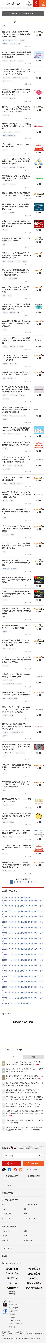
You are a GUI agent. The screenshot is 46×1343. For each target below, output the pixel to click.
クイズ (26, 1235)
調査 (4, 244)
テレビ (4, 132)
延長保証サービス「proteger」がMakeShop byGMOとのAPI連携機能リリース (16, 511)
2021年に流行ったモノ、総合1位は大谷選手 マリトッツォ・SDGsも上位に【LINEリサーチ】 (16, 178)
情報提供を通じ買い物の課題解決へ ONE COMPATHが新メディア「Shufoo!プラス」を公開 (16, 726)
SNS (4, 434)
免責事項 (12, 1314)
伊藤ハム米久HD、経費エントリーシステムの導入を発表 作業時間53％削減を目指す (16, 562)
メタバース (6, 665)
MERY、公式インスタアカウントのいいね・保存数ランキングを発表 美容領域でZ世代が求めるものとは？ (16, 389)
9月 (32, 900)
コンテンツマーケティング (17, 732)
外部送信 (12, 1327)
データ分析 (6, 534)
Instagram (5, 399)
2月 (12, 897)
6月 (23, 897)
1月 (9, 897)
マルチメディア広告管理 (9, 135)
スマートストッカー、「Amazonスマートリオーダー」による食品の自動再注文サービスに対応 (16, 357)
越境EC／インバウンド (9, 871)
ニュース (12, 60)
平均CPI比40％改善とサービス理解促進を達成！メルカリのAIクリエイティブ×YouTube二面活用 (24, 1077)
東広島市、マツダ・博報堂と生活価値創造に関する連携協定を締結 (16, 675)
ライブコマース (13, 278)
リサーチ (5, 60)
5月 (20, 897)
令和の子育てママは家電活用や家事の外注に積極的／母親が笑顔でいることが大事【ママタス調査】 (16, 91)
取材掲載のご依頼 (34, 1176)
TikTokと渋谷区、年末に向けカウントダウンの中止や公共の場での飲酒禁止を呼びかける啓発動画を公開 (16, 409)
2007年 (4, 998)
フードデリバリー (12, 698)
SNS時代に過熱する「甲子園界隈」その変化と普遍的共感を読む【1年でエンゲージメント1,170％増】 (24, 1128)
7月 (26, 897)
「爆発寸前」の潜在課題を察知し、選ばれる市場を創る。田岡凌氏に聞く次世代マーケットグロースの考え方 (24, 1113)
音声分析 (5, 43)
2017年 (4, 943)
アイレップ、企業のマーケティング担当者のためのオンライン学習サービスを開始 (16, 340)
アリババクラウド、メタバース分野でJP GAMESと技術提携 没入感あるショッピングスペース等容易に (16, 659)
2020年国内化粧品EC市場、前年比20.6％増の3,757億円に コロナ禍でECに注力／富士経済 (16, 323)
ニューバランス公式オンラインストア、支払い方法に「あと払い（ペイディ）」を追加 (16, 289)
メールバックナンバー (31, 1169)
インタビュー (7, 1231)
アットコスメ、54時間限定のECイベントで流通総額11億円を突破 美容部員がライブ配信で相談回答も (16, 272)
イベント (5, 1248)
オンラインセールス (15, 43)
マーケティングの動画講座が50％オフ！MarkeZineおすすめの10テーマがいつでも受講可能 (16, 593)
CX (25, 1209)
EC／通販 (10, 261)
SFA (14, 648)
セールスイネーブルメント (10, 40)
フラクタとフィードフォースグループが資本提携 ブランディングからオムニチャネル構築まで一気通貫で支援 (16, 459)
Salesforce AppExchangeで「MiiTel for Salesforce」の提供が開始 (15, 626)
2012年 (4, 971)
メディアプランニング (32, 1218)
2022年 (4, 916)
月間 (33, 1057)
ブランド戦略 (20, 167)
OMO (4, 212)
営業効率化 (22, 40)
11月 (39, 900)
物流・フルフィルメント (9, 378)
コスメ (4, 278)
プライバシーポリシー (16, 1323)
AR (4, 617)
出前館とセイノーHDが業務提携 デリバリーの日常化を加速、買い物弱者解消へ (16, 693)
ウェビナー (20, 60)
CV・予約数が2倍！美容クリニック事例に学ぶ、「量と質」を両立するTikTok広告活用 (24, 1084)
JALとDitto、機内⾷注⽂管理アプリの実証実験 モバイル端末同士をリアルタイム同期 (16, 767)
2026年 (4, 897)
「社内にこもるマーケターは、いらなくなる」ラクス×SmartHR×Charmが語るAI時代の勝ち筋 (24, 1063)
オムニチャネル (18, 465)
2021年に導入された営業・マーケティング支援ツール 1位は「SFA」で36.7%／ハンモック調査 (16, 642)
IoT (16, 363)
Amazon (5, 363)
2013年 (4, 965)
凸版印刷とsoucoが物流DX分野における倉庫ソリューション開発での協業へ (16, 373)
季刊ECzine (11, 212)
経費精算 (13, 569)
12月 (31, 1003)
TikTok (4, 419)
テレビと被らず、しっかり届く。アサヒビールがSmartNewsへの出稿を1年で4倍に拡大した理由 (23, 1105)
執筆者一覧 (28, 1240)
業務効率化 (20, 346)
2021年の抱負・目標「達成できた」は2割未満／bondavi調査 (16, 239)
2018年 (4, 938)
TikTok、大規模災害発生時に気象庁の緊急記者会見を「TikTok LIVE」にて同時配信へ (16, 815)
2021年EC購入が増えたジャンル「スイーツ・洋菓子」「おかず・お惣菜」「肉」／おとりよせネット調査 (16, 784)
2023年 (4, 911)
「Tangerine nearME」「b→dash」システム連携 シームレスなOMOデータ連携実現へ (16, 528)
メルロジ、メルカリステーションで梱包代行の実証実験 (16, 478)
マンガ (4, 1235)
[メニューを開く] (3, 3)
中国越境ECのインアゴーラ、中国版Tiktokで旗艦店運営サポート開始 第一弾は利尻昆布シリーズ (16, 864)
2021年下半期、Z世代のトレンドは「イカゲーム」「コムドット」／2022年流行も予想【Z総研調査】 (16, 494)
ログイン (12, 1163)
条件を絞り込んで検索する (21, 13)
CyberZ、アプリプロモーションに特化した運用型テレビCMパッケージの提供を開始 (16, 126)
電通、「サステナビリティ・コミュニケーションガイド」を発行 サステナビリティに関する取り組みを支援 (16, 709)
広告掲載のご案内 (12, 1176)
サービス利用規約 (14, 1320)
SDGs (11, 680)
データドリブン (7, 81)
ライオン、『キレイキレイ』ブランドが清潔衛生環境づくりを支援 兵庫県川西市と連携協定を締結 (16, 161)
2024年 (4, 906)
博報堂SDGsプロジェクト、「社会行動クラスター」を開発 (16, 800)
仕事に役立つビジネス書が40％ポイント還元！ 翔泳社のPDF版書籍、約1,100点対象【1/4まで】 (16, 223)
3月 (15, 897)
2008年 (4, 992)
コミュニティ (6, 78)
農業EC (25, 261)
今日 (12, 1057)
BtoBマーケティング (31, 1204)
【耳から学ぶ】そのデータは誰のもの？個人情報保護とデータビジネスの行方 (16, 443)
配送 (4, 698)
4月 (18, 897)
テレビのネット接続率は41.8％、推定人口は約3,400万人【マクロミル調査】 (16, 831)
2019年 (4, 933)
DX (18, 312)
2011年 (4, 976)
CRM (4, 517)
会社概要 (12, 1317)
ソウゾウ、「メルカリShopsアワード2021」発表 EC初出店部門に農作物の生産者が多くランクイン (16, 255)
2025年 (4, 900)
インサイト (6, 1218)
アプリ (11, 132)
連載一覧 (5, 1240)
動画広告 (5, 416)
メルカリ (18, 261)
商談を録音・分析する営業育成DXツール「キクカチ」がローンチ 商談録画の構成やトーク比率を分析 (16, 34)
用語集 (5, 1256)
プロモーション (16, 78)
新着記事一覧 (7, 1192)
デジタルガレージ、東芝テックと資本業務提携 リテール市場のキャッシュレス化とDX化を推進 (16, 306)
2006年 (4, 1003)
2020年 (4, 927)
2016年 (4, 949)
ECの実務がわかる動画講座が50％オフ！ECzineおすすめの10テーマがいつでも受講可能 (16, 579)
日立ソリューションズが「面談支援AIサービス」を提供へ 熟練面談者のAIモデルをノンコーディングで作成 (16, 108)
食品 (4, 261)
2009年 (4, 987)
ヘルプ (11, 1301)
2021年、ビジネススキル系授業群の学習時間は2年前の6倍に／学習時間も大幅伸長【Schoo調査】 (16, 54)
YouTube (5, 753)
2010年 (4, 981)
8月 (29, 897)
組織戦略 (12, 346)
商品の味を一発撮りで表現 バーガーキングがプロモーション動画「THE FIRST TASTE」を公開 (16, 746)
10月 (35, 900)
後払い (9, 295)
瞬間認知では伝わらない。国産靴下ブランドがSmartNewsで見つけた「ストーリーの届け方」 (22, 1091)
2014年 (4, 960)
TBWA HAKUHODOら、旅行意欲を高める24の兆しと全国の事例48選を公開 (16, 428)
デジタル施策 (7, 1213)
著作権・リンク (14, 1305)
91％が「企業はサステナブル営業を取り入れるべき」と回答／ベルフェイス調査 (16, 194)
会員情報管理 (13, 1311)
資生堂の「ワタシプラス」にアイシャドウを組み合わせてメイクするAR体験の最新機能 (16, 610)
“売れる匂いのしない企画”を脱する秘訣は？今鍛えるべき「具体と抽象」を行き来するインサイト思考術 (24, 1098)
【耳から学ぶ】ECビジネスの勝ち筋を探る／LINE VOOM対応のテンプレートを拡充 (16, 847)
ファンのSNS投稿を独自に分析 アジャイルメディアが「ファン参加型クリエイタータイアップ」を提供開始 (16, 71)
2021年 (4, 922)
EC (4, 465)
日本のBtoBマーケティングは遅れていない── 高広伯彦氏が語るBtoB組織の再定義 (24, 1070)
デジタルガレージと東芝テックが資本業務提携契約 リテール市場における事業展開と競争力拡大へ (16, 545)
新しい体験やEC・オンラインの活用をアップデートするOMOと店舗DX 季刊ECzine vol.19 (16, 206)
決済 (4, 295)
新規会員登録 (34, 1163)
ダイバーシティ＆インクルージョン (12, 684)
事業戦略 (12, 167)
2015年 (4, 954)
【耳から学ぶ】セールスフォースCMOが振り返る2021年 (16, 145)
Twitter (12, 753)
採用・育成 (6, 115)
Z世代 (11, 500)
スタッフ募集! (13, 1308)
